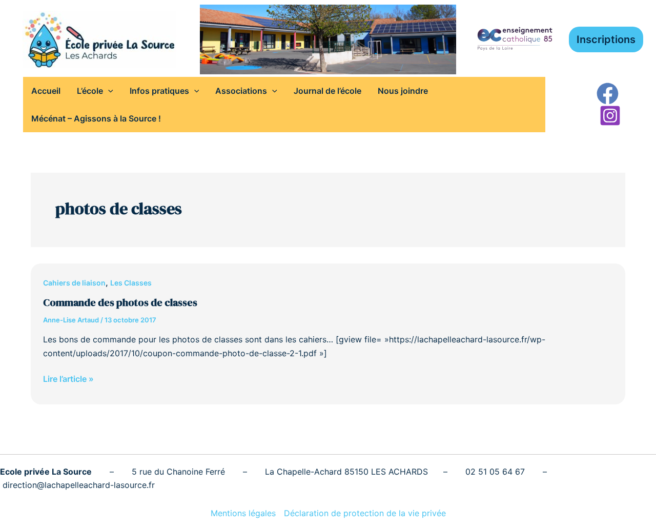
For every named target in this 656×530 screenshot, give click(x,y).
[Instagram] (610, 116)
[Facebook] (608, 94)
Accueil (45, 91)
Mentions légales (243, 513)
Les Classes (131, 282)
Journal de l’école (327, 91)
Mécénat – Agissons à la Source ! (96, 118)
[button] (606, 39)
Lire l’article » (68, 378)
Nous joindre (403, 91)
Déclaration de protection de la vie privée (365, 513)
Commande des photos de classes (120, 302)
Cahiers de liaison (74, 282)
